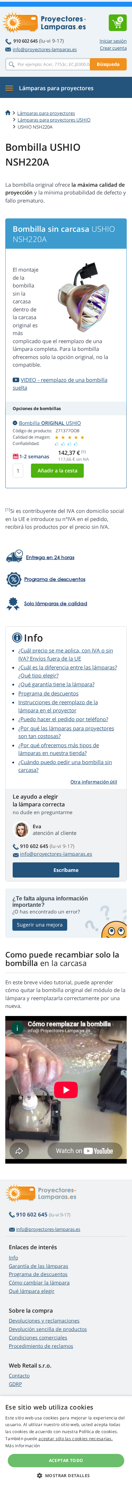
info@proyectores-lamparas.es (45, 49)
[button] (66, 1475)
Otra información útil (93, 782)
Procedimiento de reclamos (41, 1346)
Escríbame (66, 870)
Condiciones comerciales (38, 1337)
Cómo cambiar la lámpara (39, 1282)
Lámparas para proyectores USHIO (54, 120)
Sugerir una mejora (40, 924)
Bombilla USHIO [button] (50, 423)
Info (13, 1257)
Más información (22, 1446)
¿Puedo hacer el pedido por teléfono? (63, 719)
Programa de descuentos (48, 693)
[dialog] (66, 1441)
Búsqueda (108, 64)
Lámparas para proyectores (46, 113)
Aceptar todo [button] (66, 1460)
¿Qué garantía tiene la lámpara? (56, 684)
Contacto (19, 1375)
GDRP (15, 1384)
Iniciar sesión (113, 41)
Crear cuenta (113, 48)
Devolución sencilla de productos (48, 1329)
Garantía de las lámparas (38, 1266)
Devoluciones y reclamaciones (44, 1320)
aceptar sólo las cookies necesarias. (75, 1439)
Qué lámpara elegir (32, 1291)
